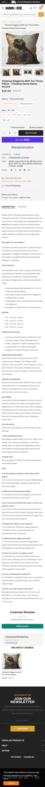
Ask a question (37, 127)
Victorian (12, 166)
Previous (2, 72)
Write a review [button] (22, 626)
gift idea (33, 161)
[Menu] (3, 8)
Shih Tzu (17, 164)
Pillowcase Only (26, 104)
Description (8, 207)
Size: (8, 110)
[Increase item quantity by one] (15, 133)
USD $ (4, 2)
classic (11, 161)
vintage (20, 166)
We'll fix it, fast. (25, 198)
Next (42, 72)
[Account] (31, 8)
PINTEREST (16, 757)
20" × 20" (6, 120)
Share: (4, 170)
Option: (13, 99)
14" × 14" (6, 115)
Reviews (22, 207)
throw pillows (27, 164)
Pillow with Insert (10, 104)
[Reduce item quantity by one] (4, 133)
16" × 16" (16, 115)
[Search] (41, 14)
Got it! (11, 783)
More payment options (22, 147)
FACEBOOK (29, 757)
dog (16, 161)
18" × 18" (27, 115)
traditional (37, 164)
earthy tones (24, 161)
